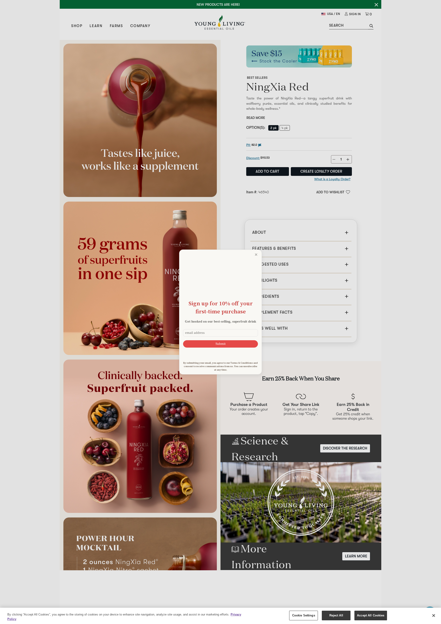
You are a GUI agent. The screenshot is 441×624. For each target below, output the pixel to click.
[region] (220, 616)
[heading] (220, 307)
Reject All (336, 615)
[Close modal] (256, 254)
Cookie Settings (303, 615)
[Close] (434, 615)
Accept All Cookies (370, 615)
